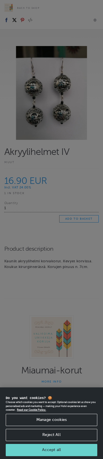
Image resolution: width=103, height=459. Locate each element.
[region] (51, 423)
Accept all (51, 450)
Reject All (51, 435)
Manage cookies (51, 420)
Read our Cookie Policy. (31, 409)
